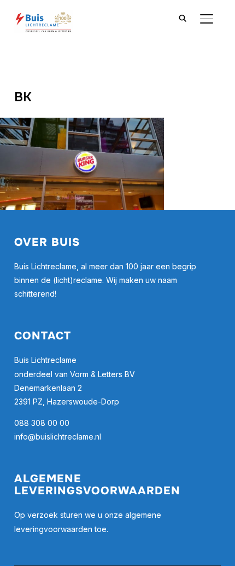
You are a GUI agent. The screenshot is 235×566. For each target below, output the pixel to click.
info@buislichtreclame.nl (57, 436)
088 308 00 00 (41, 423)
